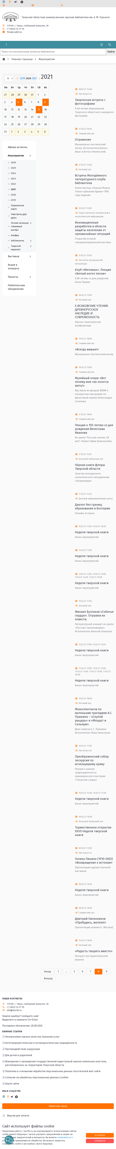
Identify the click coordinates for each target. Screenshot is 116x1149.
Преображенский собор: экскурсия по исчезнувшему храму (92, 760)
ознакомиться (64, 1137)
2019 (22, 78)
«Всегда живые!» (87, 349)
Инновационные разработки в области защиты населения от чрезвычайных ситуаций (92, 228)
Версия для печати (18, 1115)
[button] (9, 1139)
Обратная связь (58, 1106)
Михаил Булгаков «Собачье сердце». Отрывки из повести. (94, 615)
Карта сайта (12, 1083)
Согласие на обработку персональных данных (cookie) (36, 1077)
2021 (34, 78)
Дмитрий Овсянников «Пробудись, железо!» (90, 920)
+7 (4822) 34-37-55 (15, 29)
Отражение (83, 139)
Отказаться (99, 1141)
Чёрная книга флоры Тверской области (90, 466)
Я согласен (100, 1135)
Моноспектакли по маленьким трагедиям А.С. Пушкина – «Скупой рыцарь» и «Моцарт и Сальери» (93, 716)
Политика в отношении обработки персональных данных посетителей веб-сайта (52, 1071)
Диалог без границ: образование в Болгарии (92, 506)
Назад (47, 971)
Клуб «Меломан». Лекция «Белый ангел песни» (93, 271)
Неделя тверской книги (92, 532)
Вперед (48, 978)
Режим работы (14, 32)
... (66, 971)
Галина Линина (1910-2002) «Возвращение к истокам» (94, 860)
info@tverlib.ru (14, 1010)
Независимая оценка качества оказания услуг (32, 1036)
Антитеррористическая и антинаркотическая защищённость (41, 1042)
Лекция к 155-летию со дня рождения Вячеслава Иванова (94, 428)
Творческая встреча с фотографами (90, 101)
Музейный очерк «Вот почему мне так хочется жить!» (92, 381)
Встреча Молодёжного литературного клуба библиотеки (91, 179)
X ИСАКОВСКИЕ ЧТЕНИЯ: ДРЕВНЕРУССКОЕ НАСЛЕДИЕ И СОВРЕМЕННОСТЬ (91, 311)
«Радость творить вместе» (94, 951)
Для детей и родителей (18, 1055)
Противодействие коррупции (22, 1049)
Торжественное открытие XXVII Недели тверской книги (93, 831)
